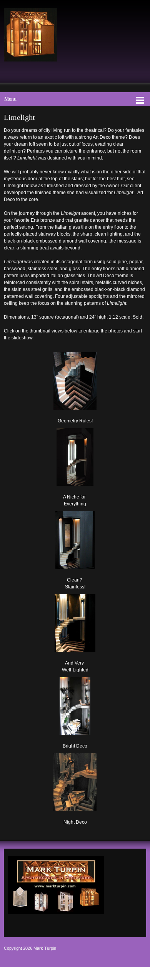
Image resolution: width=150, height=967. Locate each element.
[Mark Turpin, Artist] (30, 34)
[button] (75, 386)
